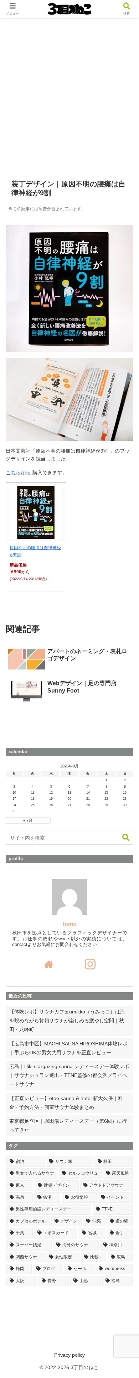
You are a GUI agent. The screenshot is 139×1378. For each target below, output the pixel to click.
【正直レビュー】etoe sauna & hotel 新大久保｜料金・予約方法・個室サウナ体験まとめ (66, 1102)
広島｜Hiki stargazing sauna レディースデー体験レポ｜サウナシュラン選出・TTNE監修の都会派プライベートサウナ (69, 1075)
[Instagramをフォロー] (90, 964)
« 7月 (27, 820)
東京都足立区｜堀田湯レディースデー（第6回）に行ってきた (68, 1125)
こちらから (18, 472)
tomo (70, 924)
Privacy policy (69, 1355)
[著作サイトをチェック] (49, 964)
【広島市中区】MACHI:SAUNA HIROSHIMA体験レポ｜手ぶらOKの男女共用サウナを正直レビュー (68, 1048)
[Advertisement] (69, 90)
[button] (125, 837)
